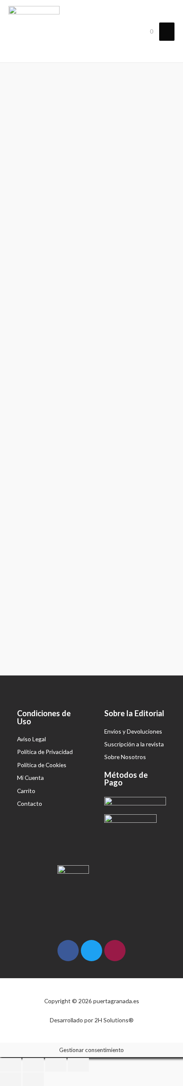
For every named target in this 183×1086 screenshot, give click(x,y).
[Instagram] (115, 950)
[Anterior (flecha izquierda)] (10, 1079)
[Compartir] (33, 1065)
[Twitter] (91, 950)
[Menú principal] (167, 32)
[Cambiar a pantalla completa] (55, 1065)
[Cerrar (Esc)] (10, 1065)
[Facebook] (68, 950)
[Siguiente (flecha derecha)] (33, 1079)
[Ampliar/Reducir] (78, 1065)
